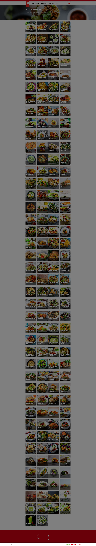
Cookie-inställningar (68, 544)
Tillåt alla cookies (79, 544)
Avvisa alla (74, 544)
